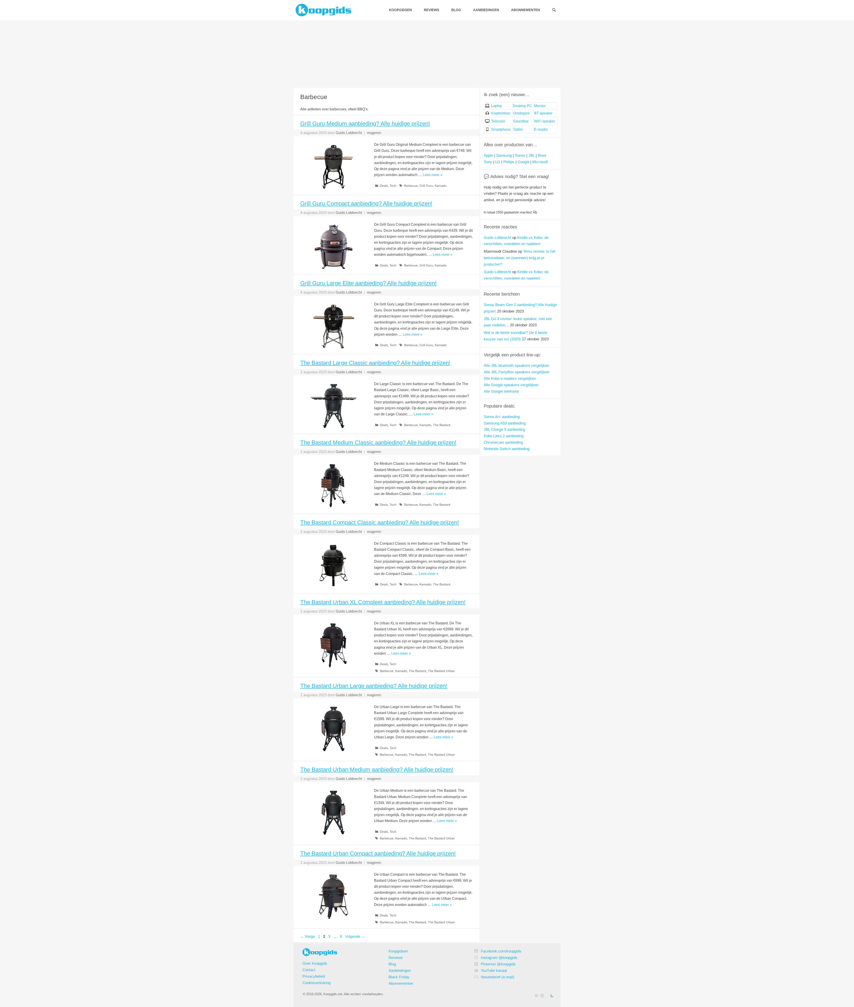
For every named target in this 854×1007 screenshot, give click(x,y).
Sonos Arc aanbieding (502, 417)
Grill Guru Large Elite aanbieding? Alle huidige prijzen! (368, 283)
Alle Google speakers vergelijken (511, 385)
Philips (508, 162)
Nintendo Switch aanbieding (507, 449)
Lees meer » (432, 175)
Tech (393, 185)
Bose (542, 155)
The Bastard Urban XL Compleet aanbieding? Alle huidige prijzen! (382, 602)
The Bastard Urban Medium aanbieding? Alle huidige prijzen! (376, 769)
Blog (456, 10)
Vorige (307, 936)
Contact (308, 970)
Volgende (355, 936)
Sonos (520, 155)
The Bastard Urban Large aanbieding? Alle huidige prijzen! (373, 685)
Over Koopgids (314, 963)
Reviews (431, 10)
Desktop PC (522, 106)
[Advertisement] (427, 53)
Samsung (504, 155)
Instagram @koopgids (499, 958)
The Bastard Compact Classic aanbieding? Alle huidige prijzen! (379, 522)
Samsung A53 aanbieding (505, 423)
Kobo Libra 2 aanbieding (504, 436)
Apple (488, 155)
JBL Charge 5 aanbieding (504, 429)
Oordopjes (521, 113)
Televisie (498, 121)
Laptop (496, 106)
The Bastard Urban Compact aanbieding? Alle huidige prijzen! (378, 853)
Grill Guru (426, 185)
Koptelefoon (500, 113)
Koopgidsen (400, 10)
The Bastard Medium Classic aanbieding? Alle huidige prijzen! (378, 442)
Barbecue (411, 185)
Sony (488, 162)
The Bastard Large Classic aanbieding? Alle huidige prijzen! (375, 362)
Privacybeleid (313, 976)
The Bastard (441, 425)
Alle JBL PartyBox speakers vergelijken (516, 372)
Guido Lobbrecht (497, 238)
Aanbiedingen (486, 10)
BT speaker (543, 113)
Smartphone (501, 129)
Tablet (518, 129)
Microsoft (540, 162)
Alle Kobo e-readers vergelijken (510, 378)
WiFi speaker (544, 121)
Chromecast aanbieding (503, 442)
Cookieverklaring (316, 983)
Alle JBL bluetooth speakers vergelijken (516, 365)
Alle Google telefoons (501, 391)
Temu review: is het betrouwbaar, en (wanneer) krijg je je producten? (519, 257)
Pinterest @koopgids (498, 964)
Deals (384, 185)
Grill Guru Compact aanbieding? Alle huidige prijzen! (366, 203)
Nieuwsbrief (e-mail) (497, 977)
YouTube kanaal (494, 970)
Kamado (441, 185)
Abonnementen (525, 10)
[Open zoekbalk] (554, 10)
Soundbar (521, 121)
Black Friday (399, 977)
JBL (531, 155)
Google (523, 162)
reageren (374, 133)
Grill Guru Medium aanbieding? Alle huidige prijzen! (365, 123)
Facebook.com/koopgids (501, 951)
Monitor (540, 106)
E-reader (541, 129)
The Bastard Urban (441, 671)
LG (497, 162)
